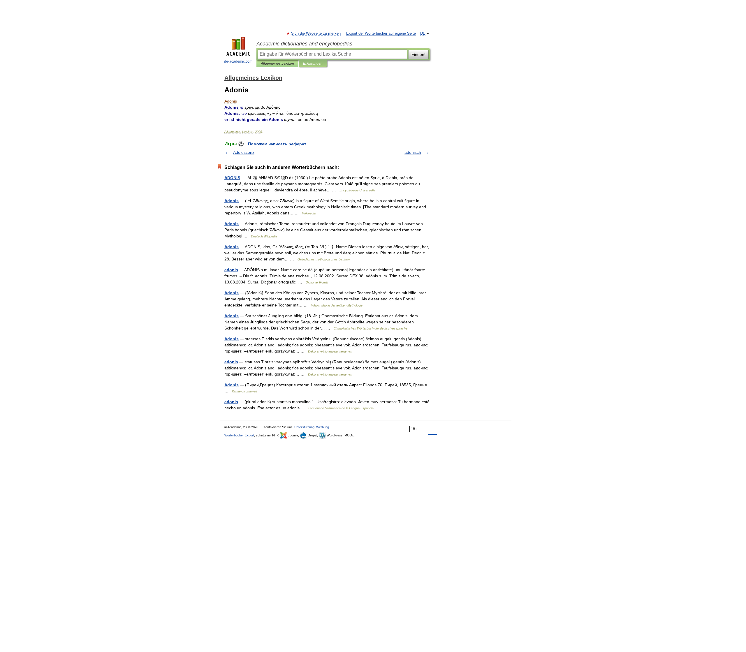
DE (422, 33)
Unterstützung (304, 427)
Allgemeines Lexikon (277, 63)
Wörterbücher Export (239, 435)
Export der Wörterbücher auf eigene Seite (381, 33)
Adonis (231, 200)
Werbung (322, 427)
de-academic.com (238, 61)
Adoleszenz (243, 152)
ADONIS (232, 177)
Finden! (418, 54)
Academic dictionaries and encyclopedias (304, 44)
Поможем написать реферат (277, 144)
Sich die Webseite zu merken (316, 33)
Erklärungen (313, 63)
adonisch (412, 152)
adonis (231, 269)
